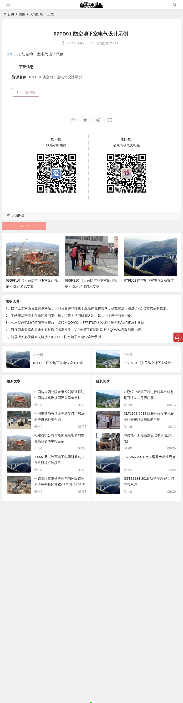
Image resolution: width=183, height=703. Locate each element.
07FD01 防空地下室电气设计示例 (76, 337)
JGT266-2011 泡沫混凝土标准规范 (149, 457)
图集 (22, 14)
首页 (11, 14)
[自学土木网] (91, 7)
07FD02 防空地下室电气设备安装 (149, 280)
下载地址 (28, 92)
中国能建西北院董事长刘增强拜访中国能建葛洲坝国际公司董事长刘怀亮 (59, 398)
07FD (11, 54)
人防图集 (36, 14)
